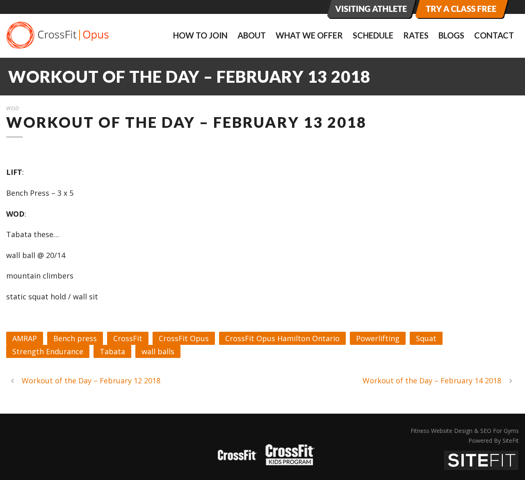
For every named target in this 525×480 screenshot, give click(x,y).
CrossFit (127, 338)
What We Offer (309, 35)
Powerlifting (377, 338)
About (251, 35)
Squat (426, 338)
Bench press (75, 338)
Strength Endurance (47, 351)
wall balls (158, 351)
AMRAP (24, 338)
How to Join (200, 35)
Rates (416, 35)
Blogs (451, 35)
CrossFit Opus (184, 338)
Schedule (373, 35)
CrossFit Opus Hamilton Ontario (282, 338)
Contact (494, 35)
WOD (12, 108)
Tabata (112, 351)
